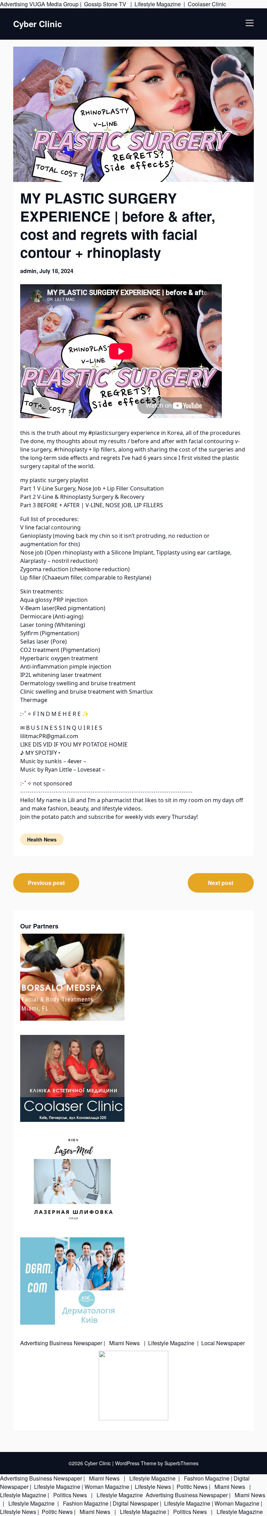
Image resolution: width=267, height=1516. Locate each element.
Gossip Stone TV (106, 4)
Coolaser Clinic (207, 4)
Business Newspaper (75, 1343)
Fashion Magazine (207, 1478)
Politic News (191, 1487)
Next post (220, 883)
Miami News (124, 1343)
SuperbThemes (181, 1463)
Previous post (46, 883)
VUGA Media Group (54, 4)
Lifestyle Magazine (158, 4)
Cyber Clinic (37, 23)
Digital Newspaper (136, 1503)
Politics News (70, 1495)
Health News (42, 839)
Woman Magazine (106, 1487)
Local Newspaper (223, 1343)
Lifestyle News (152, 1487)
